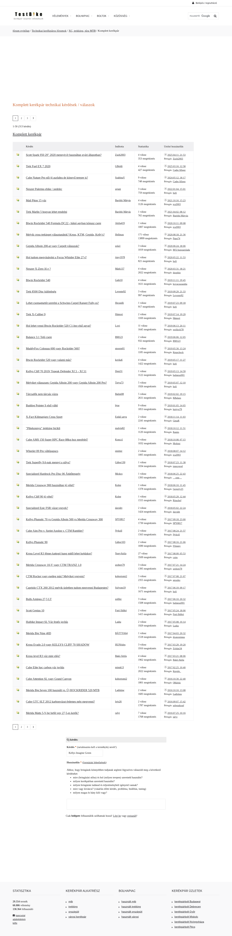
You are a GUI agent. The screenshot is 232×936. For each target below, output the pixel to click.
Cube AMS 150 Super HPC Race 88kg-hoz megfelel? (57, 439)
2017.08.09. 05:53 (176, 553)
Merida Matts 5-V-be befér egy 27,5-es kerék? (52, 713)
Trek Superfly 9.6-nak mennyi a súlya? (48, 462)
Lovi (117, 325)
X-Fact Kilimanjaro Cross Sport (44, 416)
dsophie (177, 272)
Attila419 (120, 223)
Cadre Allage (179, 170)
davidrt (118, 508)
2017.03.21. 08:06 (176, 656)
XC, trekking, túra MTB (82, 30)
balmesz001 (179, 375)
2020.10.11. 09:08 (176, 223)
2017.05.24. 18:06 (176, 610)
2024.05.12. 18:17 (176, 177)
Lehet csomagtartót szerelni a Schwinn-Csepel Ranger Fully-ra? (62, 302)
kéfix (15, 923)
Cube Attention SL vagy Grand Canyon (48, 678)
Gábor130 (120, 462)
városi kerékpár (77, 916)
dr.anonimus (179, 637)
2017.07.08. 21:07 (176, 576)
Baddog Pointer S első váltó (42, 405)
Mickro (119, 473)
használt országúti (131, 911)
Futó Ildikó (121, 610)
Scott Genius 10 (35, 610)
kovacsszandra (180, 284)
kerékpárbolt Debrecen (188, 906)
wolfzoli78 (178, 329)
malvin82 (120, 428)
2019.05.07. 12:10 (176, 382)
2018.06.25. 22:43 (176, 473)
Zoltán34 (177, 648)
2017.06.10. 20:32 (176, 599)
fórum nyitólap (21, 30)
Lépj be (117, 816)
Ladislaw (119, 690)
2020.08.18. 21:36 (176, 234)
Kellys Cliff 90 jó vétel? (39, 496)
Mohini (176, 443)
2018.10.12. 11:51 (176, 428)
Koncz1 (119, 439)
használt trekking (131, 906)
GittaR (176, 420)
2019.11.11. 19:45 (176, 280)
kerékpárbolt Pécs (185, 926)
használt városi (130, 916)
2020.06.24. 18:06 (176, 246)
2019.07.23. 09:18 (176, 303)
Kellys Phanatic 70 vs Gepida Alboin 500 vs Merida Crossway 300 (64, 519)
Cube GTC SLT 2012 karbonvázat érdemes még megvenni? (60, 701)
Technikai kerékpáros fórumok (49, 30)
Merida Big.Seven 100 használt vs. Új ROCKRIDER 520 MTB (63, 690)
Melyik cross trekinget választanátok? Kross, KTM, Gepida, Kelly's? (65, 234)
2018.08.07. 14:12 (176, 451)
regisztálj (131, 816)
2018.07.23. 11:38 (176, 462)
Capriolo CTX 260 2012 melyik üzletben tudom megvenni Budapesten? (67, 587)
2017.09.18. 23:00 (176, 519)
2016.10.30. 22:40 (176, 678)
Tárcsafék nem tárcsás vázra (42, 394)
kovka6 (119, 360)
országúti (74, 911)
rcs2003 (177, 204)
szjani (118, 189)
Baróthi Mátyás (123, 200)
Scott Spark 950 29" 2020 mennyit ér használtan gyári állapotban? (64, 154)
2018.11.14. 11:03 (176, 416)
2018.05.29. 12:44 (176, 496)
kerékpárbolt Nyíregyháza (189, 921)
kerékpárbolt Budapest (187, 901)
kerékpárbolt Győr (185, 911)
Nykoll (118, 530)
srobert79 (120, 565)
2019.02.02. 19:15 (176, 394)
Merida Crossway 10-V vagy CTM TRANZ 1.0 (53, 564)
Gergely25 (178, 489)
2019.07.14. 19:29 (176, 314)
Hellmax (119, 234)
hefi (175, 192)
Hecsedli (119, 303)
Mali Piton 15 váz (36, 200)
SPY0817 (120, 519)
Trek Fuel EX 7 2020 (38, 166)
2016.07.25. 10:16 (176, 713)
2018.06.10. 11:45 (176, 485)
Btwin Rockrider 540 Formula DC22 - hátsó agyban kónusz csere (63, 223)
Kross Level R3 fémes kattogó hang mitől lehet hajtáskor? (59, 553)
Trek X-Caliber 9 (35, 314)
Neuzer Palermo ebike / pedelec (44, 189)
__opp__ (177, 477)
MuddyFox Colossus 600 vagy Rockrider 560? (53, 348)
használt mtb (128, 901)
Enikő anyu (121, 416)
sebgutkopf (178, 705)
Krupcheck (178, 352)
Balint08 (119, 394)
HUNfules (120, 644)
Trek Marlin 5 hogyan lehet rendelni (46, 211)
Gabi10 (119, 280)
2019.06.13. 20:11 (176, 325)
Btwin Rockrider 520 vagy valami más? (48, 359)
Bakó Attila (121, 656)
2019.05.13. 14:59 (176, 371)
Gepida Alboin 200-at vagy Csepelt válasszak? (52, 246)
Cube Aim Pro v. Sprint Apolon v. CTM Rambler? (55, 530)
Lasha (118, 622)
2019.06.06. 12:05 (176, 337)
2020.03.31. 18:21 (176, 268)
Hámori (119, 314)
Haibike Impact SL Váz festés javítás (47, 621)
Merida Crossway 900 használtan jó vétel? (50, 485)
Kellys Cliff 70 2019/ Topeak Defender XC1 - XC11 (56, 371)
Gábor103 (120, 542)
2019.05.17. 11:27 (176, 360)
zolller (118, 599)
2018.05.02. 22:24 (176, 508)
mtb (71, 901)
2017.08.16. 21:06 (176, 542)
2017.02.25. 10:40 (176, 667)
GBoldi (119, 166)
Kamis (176, 432)
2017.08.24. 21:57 (176, 530)
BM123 (119, 337)
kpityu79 (177, 409)
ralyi (117, 713)
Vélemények (60, 16)
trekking (73, 906)
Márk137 (119, 268)
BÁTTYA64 (121, 633)
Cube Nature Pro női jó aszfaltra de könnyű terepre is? (57, 177)
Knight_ (177, 671)
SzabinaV (120, 177)
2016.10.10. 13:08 (176, 690)
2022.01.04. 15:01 (176, 189)
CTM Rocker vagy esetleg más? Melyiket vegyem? (55, 576)
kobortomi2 (121, 576)
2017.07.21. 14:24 (176, 565)
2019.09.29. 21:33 (176, 291)
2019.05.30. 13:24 (176, 348)
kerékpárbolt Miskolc (186, 916)
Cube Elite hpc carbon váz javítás (45, 667)
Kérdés (71, 747)
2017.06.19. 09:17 (176, 587)
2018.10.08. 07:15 (176, 439)
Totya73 (119, 382)
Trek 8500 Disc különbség (41, 291)
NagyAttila (120, 553)
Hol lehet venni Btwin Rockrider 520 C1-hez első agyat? (58, 325)
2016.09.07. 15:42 (176, 701)
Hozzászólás (74, 762)
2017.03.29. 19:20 (176, 644)
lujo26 (118, 701)
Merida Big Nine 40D (38, 633)
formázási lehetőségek (94, 762)
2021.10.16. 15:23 (176, 200)
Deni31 (119, 371)
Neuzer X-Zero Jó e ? (38, 268)
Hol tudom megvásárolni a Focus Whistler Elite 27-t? (56, 257)
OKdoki (177, 682)
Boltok (102, 16)
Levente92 (120, 291)
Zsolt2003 (120, 154)
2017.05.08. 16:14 (176, 622)
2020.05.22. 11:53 (176, 257)
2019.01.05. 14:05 (176, 405)
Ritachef (177, 500)
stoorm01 (120, 348)
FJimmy (177, 546)
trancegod (178, 466)
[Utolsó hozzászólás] (165, 154)
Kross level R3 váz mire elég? (43, 656)
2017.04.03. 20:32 (176, 633)
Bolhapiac (83, 16)
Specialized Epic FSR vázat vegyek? (47, 507)
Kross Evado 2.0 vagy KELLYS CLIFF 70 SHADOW (57, 644)
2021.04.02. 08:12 (176, 211)
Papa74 (176, 238)
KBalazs (177, 397)
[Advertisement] (116, 67)
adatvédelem (19, 919)
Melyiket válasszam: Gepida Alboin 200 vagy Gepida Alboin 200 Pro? (66, 382)
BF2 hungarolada (181, 249)
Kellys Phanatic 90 (36, 542)
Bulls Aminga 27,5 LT (39, 599)
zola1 (118, 246)
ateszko (176, 580)
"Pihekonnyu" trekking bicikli (43, 428)
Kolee (118, 485)
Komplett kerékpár (27, 134)
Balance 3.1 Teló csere (39, 337)
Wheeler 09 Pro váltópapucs (42, 451)
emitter (118, 451)
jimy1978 (120, 257)
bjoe (117, 405)
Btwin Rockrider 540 (38, 280)
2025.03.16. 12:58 (176, 166)
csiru (175, 557)
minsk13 (119, 667)
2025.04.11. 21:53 (176, 154)
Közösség (121, 16)
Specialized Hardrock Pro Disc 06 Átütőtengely (53, 473)
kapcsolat (20, 915)
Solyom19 (120, 587)
